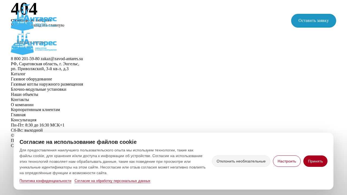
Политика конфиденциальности (45, 181)
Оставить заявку (313, 20)
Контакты (259, 42)
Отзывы (328, 42)
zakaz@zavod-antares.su (239, 23)
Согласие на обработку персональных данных (112, 181)
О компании (227, 42)
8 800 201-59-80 (232, 18)
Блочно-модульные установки (38, 89)
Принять (315, 161)
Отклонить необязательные (241, 161)
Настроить (287, 161)
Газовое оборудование (31, 79)
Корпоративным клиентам (177, 42)
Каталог (132, 42)
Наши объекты (294, 42)
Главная (106, 42)
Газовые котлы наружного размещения (47, 84)
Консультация (23, 120)
